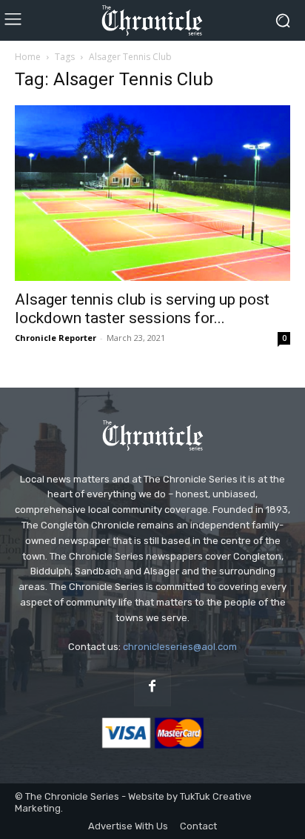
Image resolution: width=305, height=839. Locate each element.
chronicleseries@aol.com (180, 646)
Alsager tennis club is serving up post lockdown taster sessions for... (142, 309)
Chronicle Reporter (55, 337)
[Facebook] (152, 687)
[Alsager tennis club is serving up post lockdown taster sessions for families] (152, 193)
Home (28, 56)
